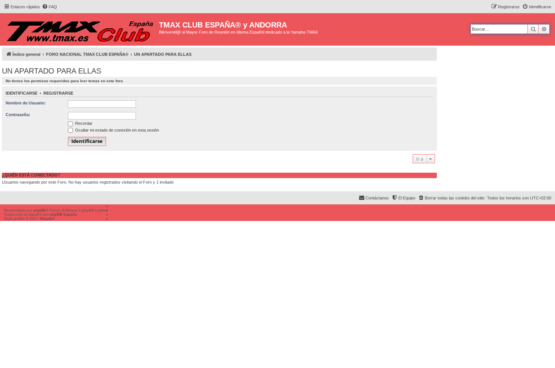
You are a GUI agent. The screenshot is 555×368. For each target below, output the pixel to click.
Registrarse (58, 93)
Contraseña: (18, 114)
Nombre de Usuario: (26, 103)
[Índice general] (80, 29)
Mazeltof (47, 218)
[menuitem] (49, 6)
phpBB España (63, 214)
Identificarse (21, 93)
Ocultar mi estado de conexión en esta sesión (116, 130)
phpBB (40, 210)
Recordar (83, 123)
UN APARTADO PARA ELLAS (51, 71)
